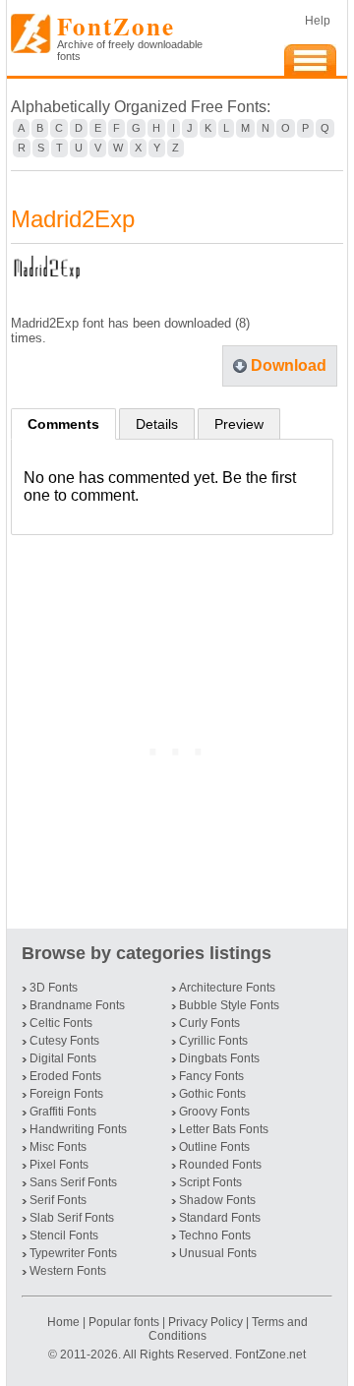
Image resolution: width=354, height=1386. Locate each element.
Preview (239, 424)
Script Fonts (210, 1182)
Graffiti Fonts (63, 1111)
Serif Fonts (58, 1200)
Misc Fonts (58, 1147)
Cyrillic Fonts (213, 1041)
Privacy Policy (205, 1322)
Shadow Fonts (217, 1200)
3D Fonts (54, 987)
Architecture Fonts (227, 987)
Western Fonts (68, 1271)
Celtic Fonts (61, 1023)
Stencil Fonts (64, 1235)
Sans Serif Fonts (73, 1182)
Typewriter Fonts (73, 1253)
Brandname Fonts (77, 1005)
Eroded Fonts (65, 1076)
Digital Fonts (63, 1058)
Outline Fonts (214, 1147)
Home (65, 1322)
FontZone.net (270, 1354)
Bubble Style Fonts (229, 1005)
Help (317, 21)
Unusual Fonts (218, 1253)
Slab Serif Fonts (72, 1218)
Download (288, 365)
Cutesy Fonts (64, 1041)
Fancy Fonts (211, 1076)
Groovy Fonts (214, 1111)
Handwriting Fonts (78, 1129)
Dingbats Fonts (219, 1058)
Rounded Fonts (220, 1165)
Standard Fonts (220, 1218)
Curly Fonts (209, 1023)
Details (157, 424)
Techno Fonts (215, 1235)
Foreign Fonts (66, 1094)
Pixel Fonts (59, 1165)
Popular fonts (123, 1322)
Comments (63, 424)
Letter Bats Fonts (223, 1129)
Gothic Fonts (212, 1094)
